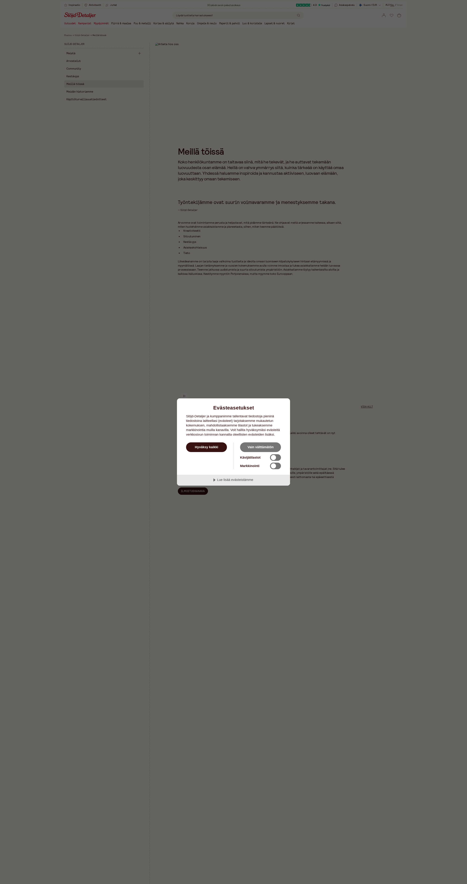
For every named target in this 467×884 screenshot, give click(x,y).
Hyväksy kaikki (206, 447)
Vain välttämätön (261, 447)
